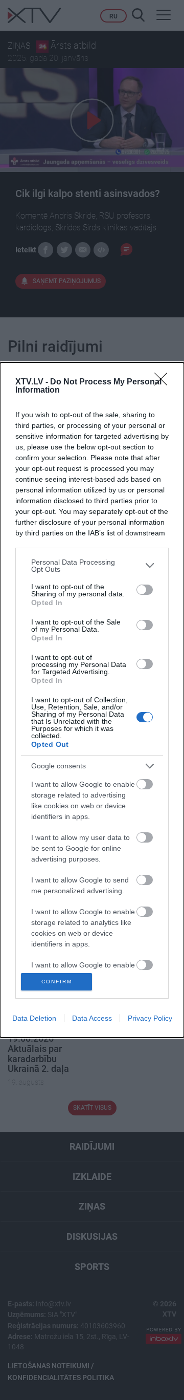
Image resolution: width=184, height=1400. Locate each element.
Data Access (92, 1018)
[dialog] (92, 700)
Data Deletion (34, 1018)
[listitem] (92, 565)
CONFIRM (56, 981)
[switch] (144, 590)
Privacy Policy (150, 1018)
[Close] (164, 382)
